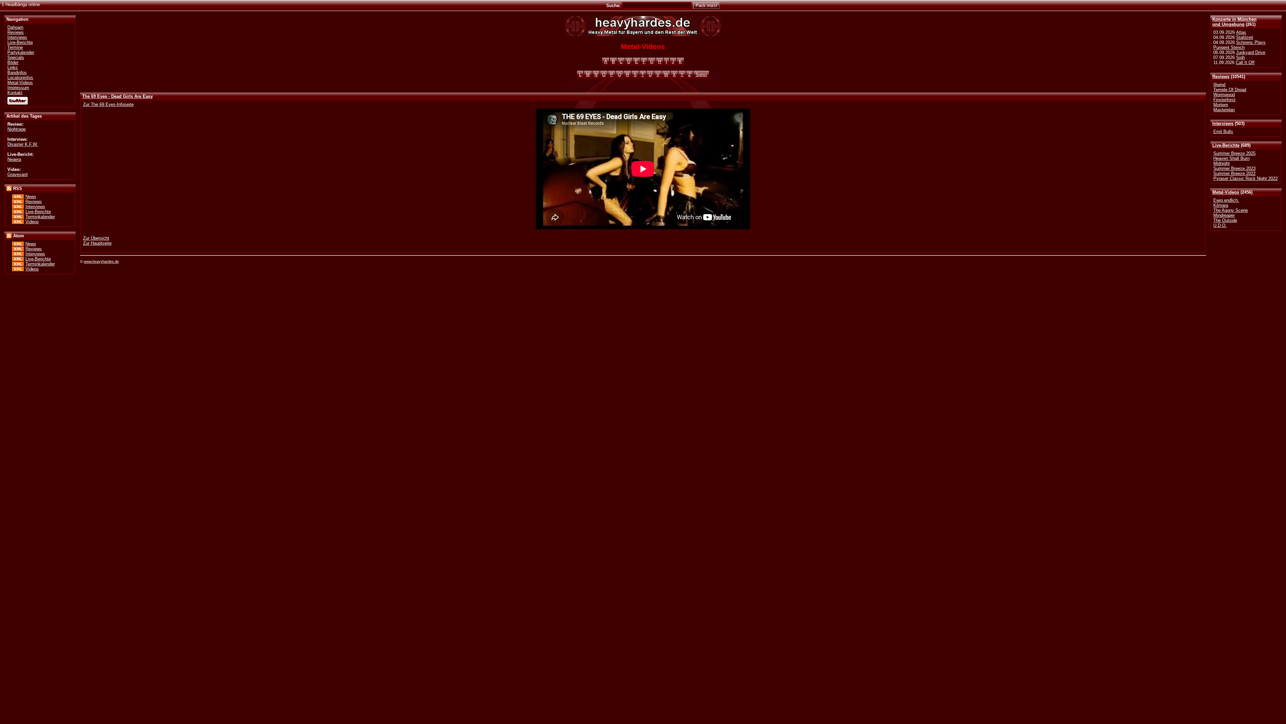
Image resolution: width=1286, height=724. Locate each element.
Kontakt (14, 92)
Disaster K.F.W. (22, 144)
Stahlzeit (1244, 37)
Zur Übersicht (96, 238)
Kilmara (1220, 205)
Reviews (1220, 76)
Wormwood (1224, 94)
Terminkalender (40, 216)
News (30, 196)
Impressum (18, 87)
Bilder (12, 62)
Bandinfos (17, 72)
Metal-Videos (1225, 192)
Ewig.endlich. (1226, 200)
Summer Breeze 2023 (1234, 168)
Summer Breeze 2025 (1234, 153)
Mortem (1220, 104)
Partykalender (20, 52)
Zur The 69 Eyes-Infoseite (108, 104)
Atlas (1241, 32)
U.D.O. (1220, 225)
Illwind (1219, 84)
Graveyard (17, 174)
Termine (15, 47)
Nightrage (16, 129)
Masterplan (1224, 109)
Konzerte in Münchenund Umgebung (1234, 22)
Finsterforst (1224, 99)
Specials (15, 57)
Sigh (1240, 57)
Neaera (14, 159)
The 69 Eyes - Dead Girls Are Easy (117, 96)
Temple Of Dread (1229, 89)
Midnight (1221, 163)
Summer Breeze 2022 (1234, 173)
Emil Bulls (1223, 131)
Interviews (1222, 123)
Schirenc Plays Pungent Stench (1239, 45)
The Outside (1225, 220)
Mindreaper (1224, 215)
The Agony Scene (1230, 210)
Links (12, 67)
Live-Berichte (1225, 145)
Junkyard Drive (1250, 52)
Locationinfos (20, 77)
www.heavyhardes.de (101, 261)
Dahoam (15, 27)
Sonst (701, 74)
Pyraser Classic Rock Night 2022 (1245, 178)
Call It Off (1245, 62)
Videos (32, 221)
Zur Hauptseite (97, 243)
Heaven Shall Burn (1231, 158)
